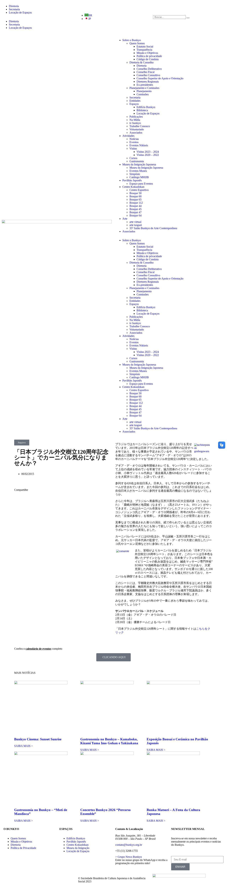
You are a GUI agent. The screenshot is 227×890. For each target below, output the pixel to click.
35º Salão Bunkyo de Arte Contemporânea (153, 228)
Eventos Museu (138, 170)
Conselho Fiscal (145, 72)
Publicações (136, 116)
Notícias (134, 138)
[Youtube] (46, 878)
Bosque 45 (135, 209)
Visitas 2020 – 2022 (148, 154)
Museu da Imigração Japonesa (139, 164)
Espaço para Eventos (141, 183)
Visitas (133, 148)
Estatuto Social (145, 46)
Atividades (128, 135)
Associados (135, 132)
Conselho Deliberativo (149, 68)
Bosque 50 (135, 193)
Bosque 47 (135, 212)
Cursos (133, 158)
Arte (124, 218)
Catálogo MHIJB (139, 177)
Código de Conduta (148, 59)
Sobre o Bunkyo (131, 40)
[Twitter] (17, 878)
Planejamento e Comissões (144, 87)
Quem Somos (137, 43)
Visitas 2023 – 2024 (148, 151)
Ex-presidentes (145, 84)
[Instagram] (27, 878)
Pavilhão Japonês (132, 180)
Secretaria (14, 9)
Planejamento (144, 91)
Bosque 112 (136, 202)
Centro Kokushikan (133, 186)
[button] (21, 442)
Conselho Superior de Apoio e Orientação (160, 78)
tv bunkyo (135, 123)
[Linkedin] (55, 878)
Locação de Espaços (20, 12)
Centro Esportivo (139, 189)
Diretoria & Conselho (141, 62)
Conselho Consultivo (148, 75)
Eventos (134, 142)
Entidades (134, 100)
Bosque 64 (135, 215)
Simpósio (134, 174)
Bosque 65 (135, 199)
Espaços (134, 103)
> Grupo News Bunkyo (128, 856)
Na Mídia (134, 119)
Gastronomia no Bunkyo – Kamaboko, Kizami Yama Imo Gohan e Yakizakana (109, 741)
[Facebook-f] (8, 878)
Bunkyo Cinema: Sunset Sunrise (37, 739)
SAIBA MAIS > (23, 745)
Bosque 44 (135, 205)
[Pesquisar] (188, 17)
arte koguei (135, 225)
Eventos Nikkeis (138, 145)
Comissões (143, 94)
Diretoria (14, 6)
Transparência (144, 49)
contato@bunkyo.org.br (128, 844)
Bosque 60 (135, 196)
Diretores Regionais (148, 81)
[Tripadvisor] (36, 878)
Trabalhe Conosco (139, 126)
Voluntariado (136, 129)
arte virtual (135, 221)
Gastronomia (136, 161)
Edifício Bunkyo (146, 107)
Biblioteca (142, 110)
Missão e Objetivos (147, 52)
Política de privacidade (149, 56)
